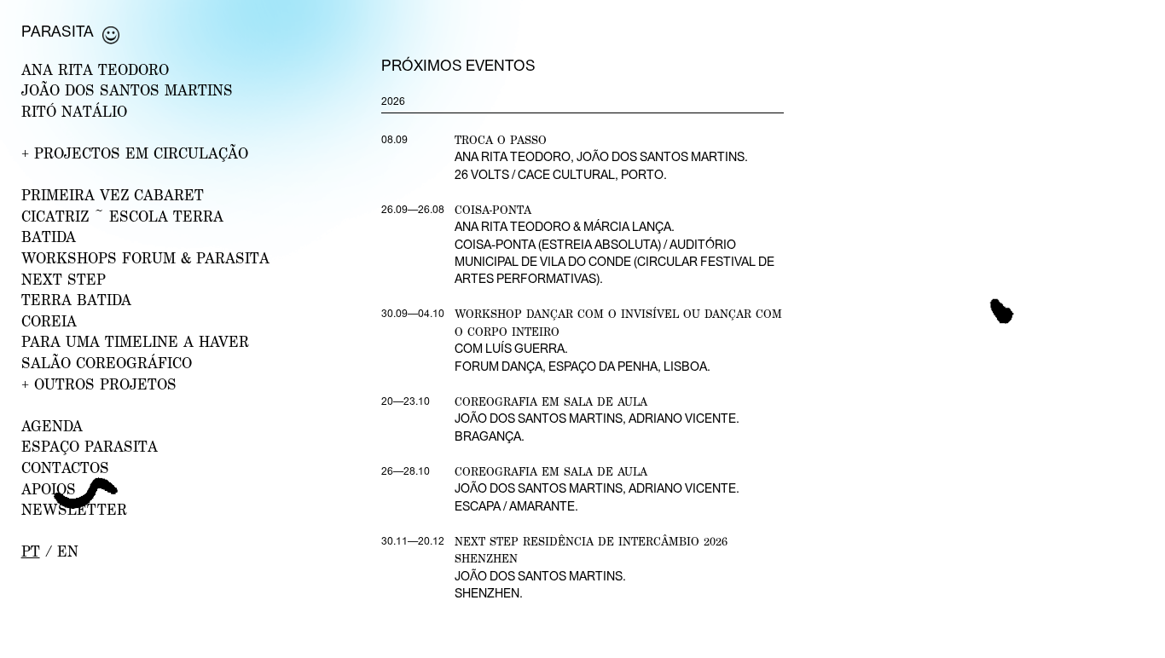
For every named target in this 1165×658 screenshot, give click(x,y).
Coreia (49, 321)
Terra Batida (76, 300)
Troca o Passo (501, 140)
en (67, 551)
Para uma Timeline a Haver (135, 341)
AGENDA (52, 426)
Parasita (57, 31)
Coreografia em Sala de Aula (551, 401)
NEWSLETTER (74, 509)
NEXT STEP (63, 279)
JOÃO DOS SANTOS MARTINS (127, 90)
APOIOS (48, 489)
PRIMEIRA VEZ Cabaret (112, 195)
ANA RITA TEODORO (95, 69)
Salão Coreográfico (106, 363)
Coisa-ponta (493, 209)
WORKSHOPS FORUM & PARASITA (145, 258)
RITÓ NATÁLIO (74, 111)
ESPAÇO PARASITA (89, 446)
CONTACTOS (65, 467)
